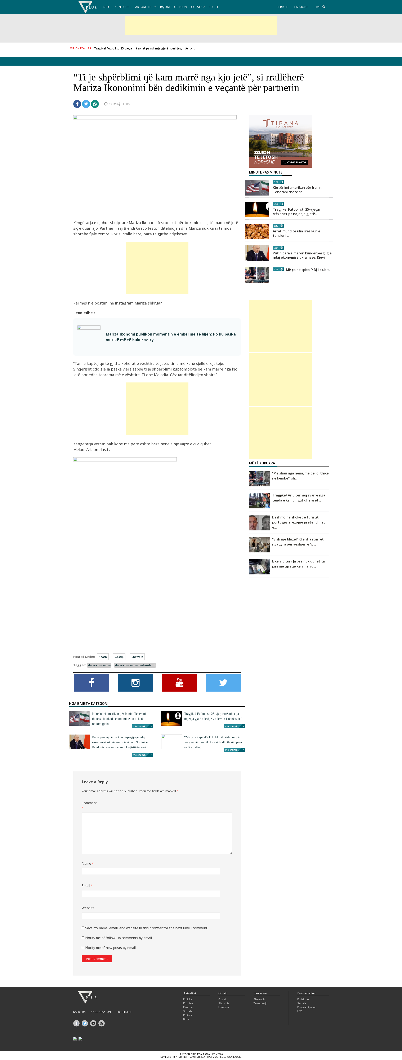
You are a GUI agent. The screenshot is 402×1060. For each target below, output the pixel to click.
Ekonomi (188, 1007)
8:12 (276, 225)
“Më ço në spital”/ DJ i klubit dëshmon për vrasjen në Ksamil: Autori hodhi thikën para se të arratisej (213, 742)
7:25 (276, 269)
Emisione (303, 999)
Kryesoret (123, 7)
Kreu (106, 7)
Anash (103, 657)
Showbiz (137, 657)
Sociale (187, 1011)
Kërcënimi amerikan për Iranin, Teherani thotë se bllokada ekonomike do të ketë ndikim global (119, 719)
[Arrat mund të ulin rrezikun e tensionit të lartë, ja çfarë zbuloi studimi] (257, 231)
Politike (187, 999)
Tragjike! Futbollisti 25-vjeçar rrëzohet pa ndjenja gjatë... (296, 211)
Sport (213, 7)
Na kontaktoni (101, 1012)
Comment (88, 805)
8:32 (276, 182)
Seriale (301, 1003)
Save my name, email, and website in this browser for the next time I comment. (146, 928)
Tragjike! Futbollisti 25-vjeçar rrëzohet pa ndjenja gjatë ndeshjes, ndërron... (144, 48)
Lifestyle (223, 1007)
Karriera (79, 1012)
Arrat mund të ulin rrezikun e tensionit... (296, 233)
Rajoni (165, 7)
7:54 (276, 247)
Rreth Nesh (124, 1012)
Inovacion (260, 993)
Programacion (306, 993)
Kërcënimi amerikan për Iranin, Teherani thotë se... (297, 189)
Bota (186, 1019)
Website (88, 908)
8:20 (276, 203)
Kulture (187, 1015)
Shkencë (259, 999)
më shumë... (140, 726)
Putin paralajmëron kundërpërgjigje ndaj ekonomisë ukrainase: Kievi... (302, 255)
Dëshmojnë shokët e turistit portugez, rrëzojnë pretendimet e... (298, 522)
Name (88, 863)
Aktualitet (144, 7)
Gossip (196, 7)
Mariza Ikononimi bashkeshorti (135, 665)
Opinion (180, 7)
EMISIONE (301, 7)
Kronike (188, 1003)
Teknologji (260, 1003)
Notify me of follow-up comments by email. (118, 938)
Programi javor (306, 1007)
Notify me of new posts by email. (110, 947)
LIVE (317, 7)
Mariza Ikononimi (99, 665)
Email (87, 885)
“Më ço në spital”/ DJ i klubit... (308, 269)
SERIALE (282, 7)
